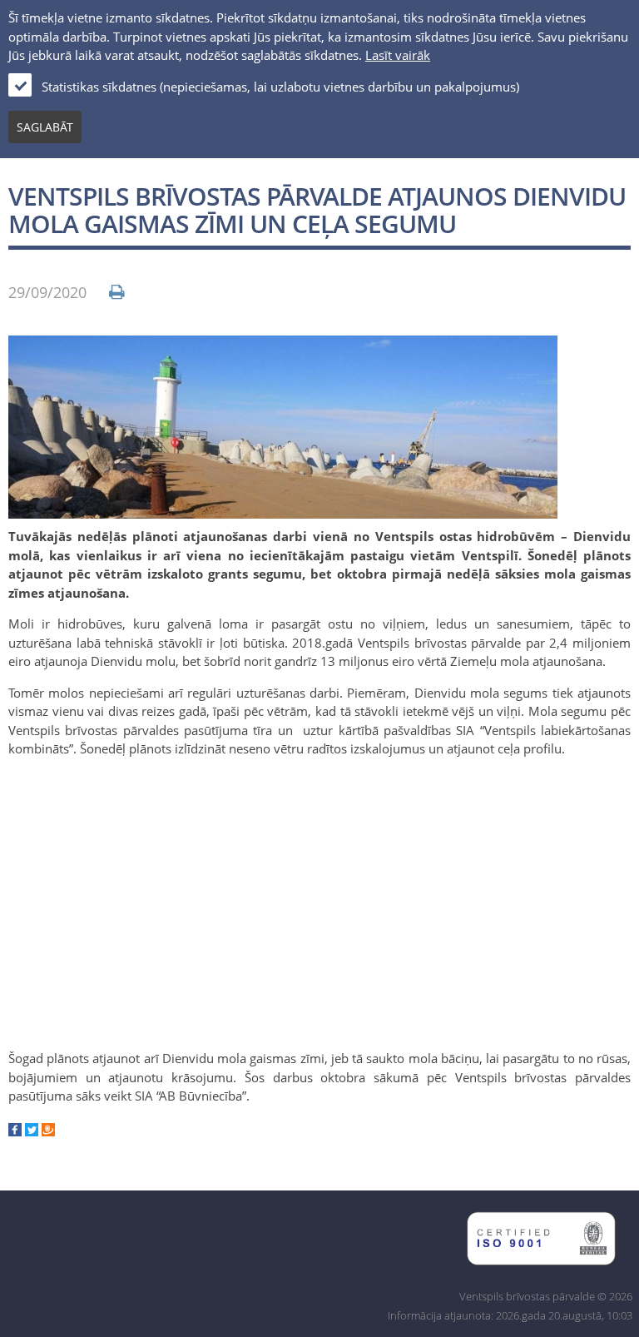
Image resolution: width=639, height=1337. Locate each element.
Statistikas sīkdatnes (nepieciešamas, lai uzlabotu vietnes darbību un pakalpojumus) (280, 86)
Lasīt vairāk (397, 55)
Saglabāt (45, 127)
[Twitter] (31, 1131)
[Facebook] (15, 1131)
